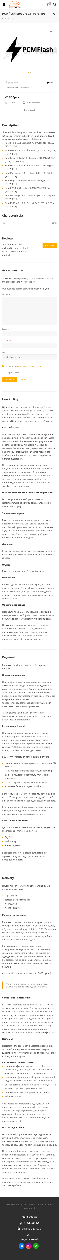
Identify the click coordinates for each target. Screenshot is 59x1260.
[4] (14, 82)
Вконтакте (21, 1246)
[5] (17, 82)
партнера (43, 1114)
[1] (6, 82)
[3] (12, 82)
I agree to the (23, 366)
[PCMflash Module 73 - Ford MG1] (29, 54)
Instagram (29, 1246)
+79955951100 (32, 1222)
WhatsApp (36, 1246)
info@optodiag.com (32, 1228)
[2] (9, 82)
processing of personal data (29, 366)
